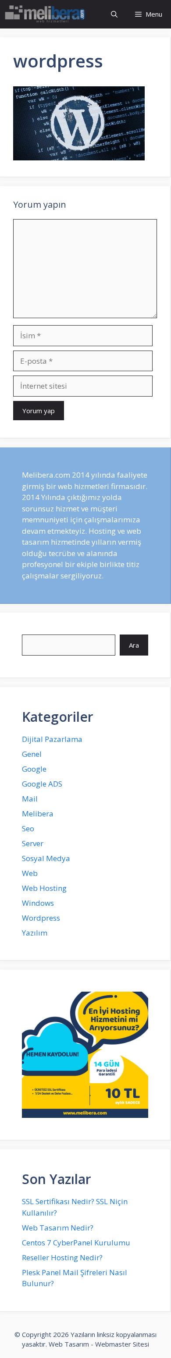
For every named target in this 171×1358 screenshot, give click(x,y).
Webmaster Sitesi (122, 1344)
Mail (30, 799)
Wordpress (41, 918)
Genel (32, 754)
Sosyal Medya (46, 858)
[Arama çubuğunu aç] (114, 14)
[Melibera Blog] (46, 14)
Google (34, 769)
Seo (28, 828)
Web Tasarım (69, 1344)
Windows (38, 903)
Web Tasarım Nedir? (57, 1228)
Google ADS (42, 784)
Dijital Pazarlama (52, 739)
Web (30, 873)
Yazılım (34, 933)
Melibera (37, 813)
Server (32, 843)
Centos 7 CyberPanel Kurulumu (76, 1242)
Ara (134, 645)
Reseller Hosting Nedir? (62, 1257)
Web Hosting (44, 888)
